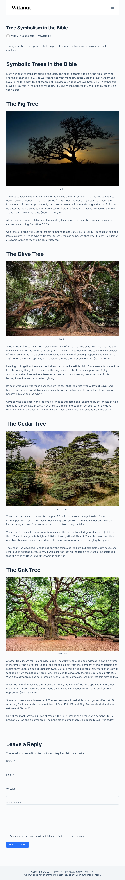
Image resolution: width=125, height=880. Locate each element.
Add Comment (14, 802)
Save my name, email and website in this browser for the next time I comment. (47, 836)
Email (10, 774)
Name (10, 761)
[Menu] (112, 7)
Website (10, 788)
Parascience (44, 36)
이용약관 (57, 871)
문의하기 (89, 871)
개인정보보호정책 (73, 871)
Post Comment (17, 844)
